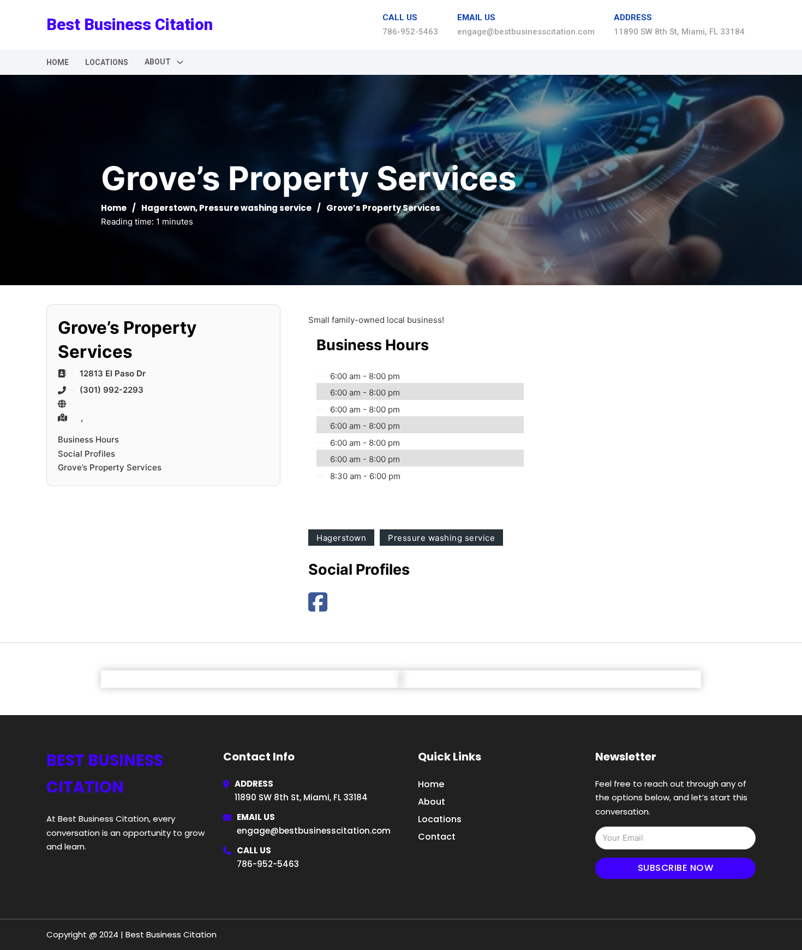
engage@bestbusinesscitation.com (314, 830)
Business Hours (88, 439)
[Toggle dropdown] (180, 62)
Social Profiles (86, 454)
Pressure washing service (255, 208)
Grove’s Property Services (109, 467)
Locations (106, 62)
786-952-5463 (268, 864)
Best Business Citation (129, 24)
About (431, 801)
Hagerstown (168, 208)
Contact (437, 836)
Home (57, 62)
